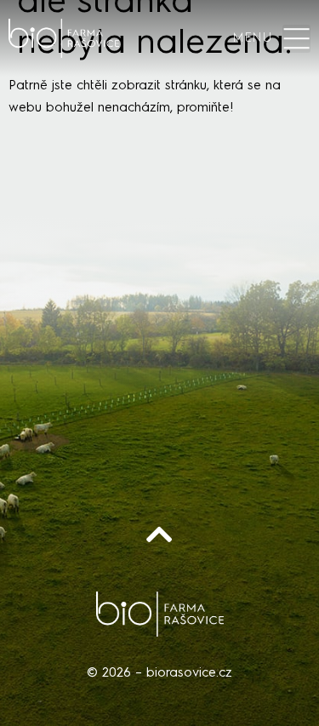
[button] (296, 39)
